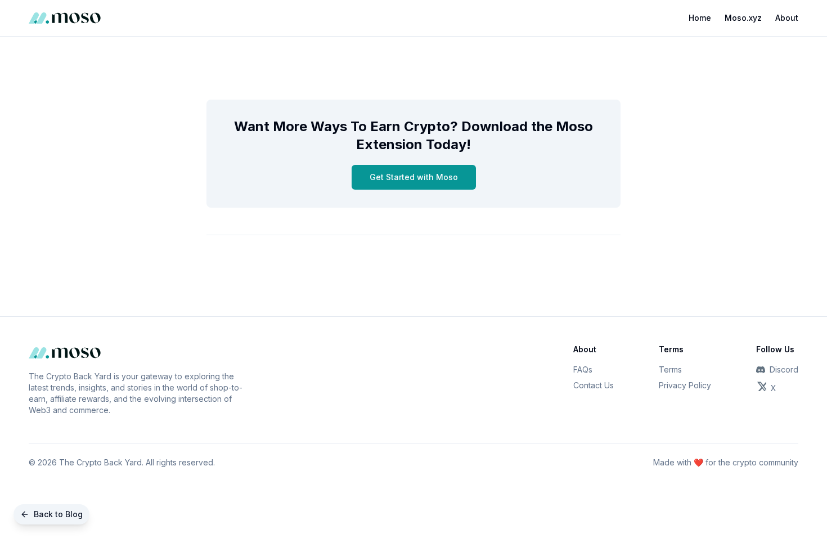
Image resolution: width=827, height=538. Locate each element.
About (786, 18)
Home (700, 18)
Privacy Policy (685, 385)
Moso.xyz (743, 18)
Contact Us (593, 385)
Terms (670, 369)
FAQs (582, 369)
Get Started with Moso (414, 177)
